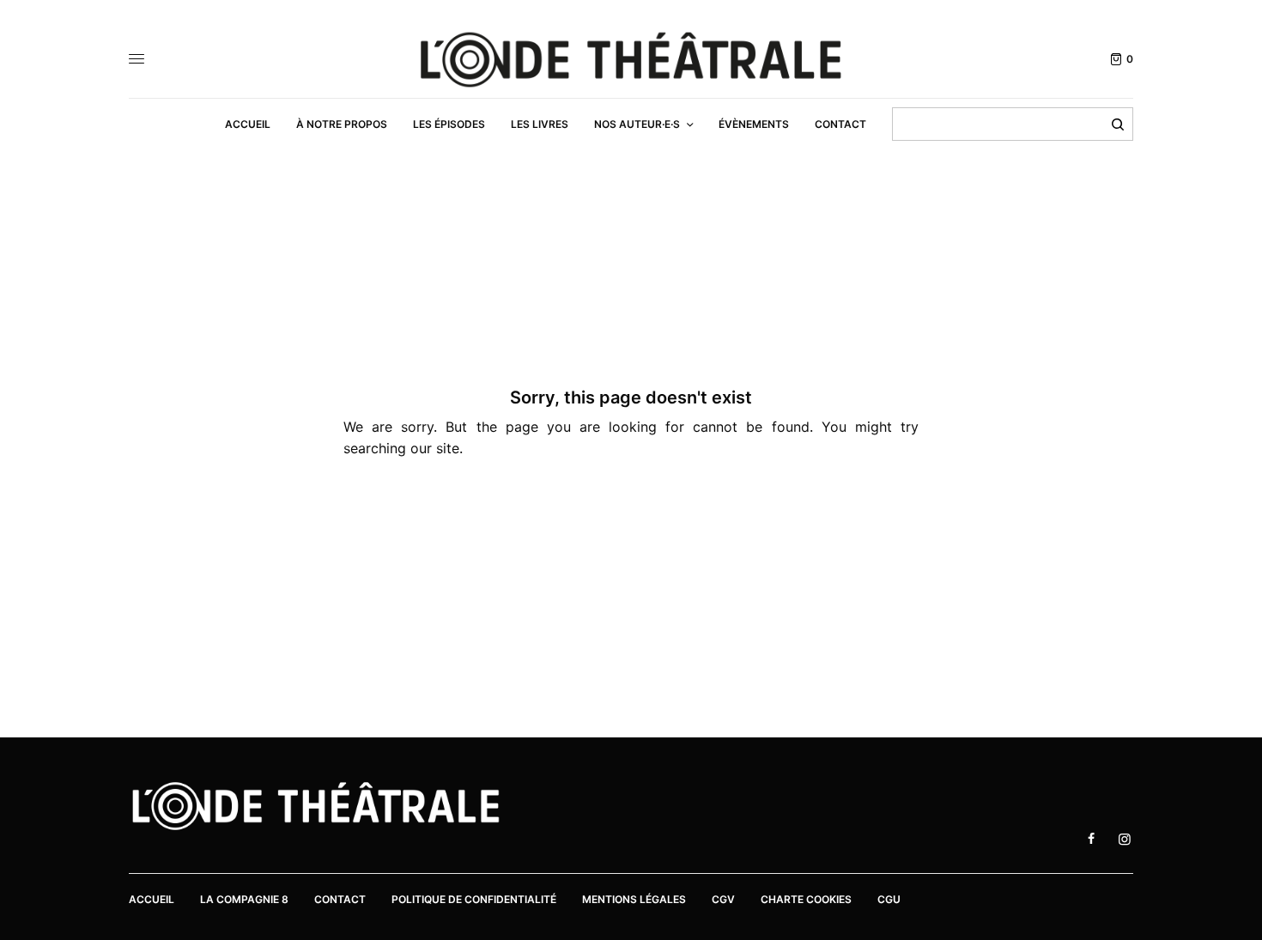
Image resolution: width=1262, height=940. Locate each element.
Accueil (151, 899)
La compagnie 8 (244, 899)
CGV (723, 899)
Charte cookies (806, 899)
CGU (889, 899)
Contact (340, 899)
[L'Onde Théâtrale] (631, 59)
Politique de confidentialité (473, 899)
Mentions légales (634, 899)
